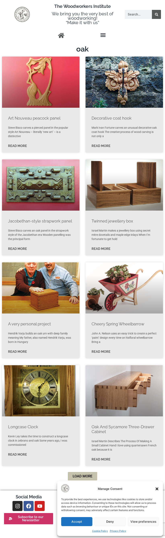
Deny (110, 522)
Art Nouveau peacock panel (34, 118)
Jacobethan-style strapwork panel (40, 221)
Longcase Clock (23, 426)
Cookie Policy (100, 530)
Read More (17, 146)
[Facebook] (29, 506)
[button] (157, 489)
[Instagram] (17, 506)
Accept (76, 522)
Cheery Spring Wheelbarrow (118, 324)
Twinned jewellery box (112, 221)
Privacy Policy (118, 530)
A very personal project (29, 324)
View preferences (143, 522)
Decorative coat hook (112, 118)
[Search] (156, 14)
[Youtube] (40, 506)
